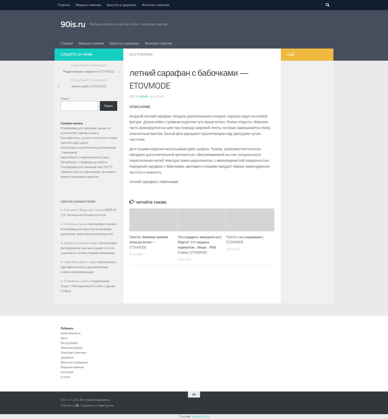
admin (144, 96)
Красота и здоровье (121, 5)
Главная (63, 5)
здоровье (67, 357)
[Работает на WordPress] (77, 405)
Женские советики (155, 5)
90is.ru (73, 24)
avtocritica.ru (200, 416)
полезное (67, 372)
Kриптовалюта (70, 333)
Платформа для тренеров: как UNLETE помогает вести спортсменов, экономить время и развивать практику (88, 172)
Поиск (65, 99)
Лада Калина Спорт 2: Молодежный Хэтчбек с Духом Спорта (88, 286)
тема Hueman (106, 405)
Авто (64, 338)
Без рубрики (141, 54)
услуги (65, 377)
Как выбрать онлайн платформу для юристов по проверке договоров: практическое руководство (89, 229)
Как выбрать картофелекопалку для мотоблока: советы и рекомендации (88, 267)
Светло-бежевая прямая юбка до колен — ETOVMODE (148, 242)
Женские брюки (71, 348)
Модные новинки (88, 5)
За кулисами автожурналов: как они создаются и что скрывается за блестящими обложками (89, 248)
